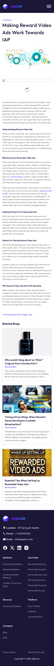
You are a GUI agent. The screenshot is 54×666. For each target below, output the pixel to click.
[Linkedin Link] (19, 548)
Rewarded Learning (37, 574)
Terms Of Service (36, 652)
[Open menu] (49, 6)
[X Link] (12, 548)
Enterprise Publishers (13, 564)
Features (32, 611)
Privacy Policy (9, 652)
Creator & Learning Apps (12, 584)
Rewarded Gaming (37, 564)
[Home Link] (27, 518)
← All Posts (7, 20)
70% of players (17, 176)
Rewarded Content (37, 569)
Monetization (11, 366)
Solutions (7, 557)
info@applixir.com (23, 539)
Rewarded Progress (37, 585)
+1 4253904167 (23, 533)
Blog (5, 632)
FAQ (5, 637)
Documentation (35, 616)
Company (8, 625)
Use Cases (33, 557)
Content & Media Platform (11, 576)
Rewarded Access (36, 590)
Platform (32, 599)
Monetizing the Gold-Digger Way (17, 314)
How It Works (34, 606)
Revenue (7, 599)
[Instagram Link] (26, 548)
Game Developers (11, 569)
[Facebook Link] (5, 548)
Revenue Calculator (12, 606)
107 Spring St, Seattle (28, 527)
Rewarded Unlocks (37, 580)
